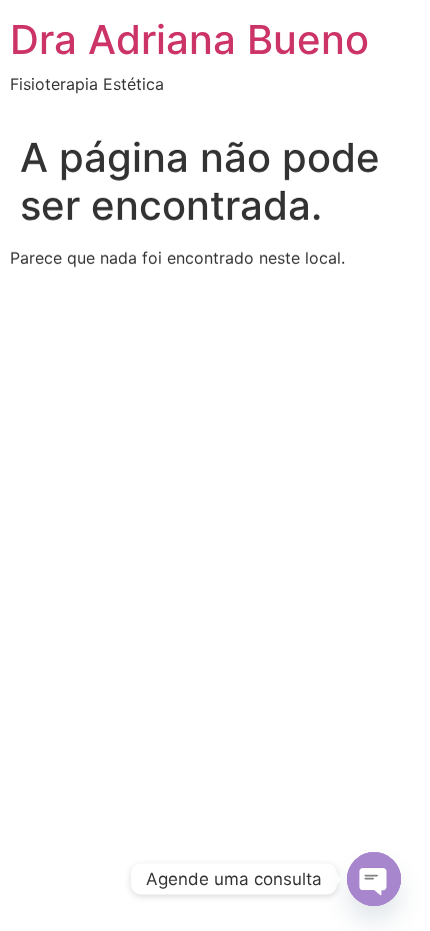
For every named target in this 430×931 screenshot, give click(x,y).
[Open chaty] (374, 879)
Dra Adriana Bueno (189, 39)
